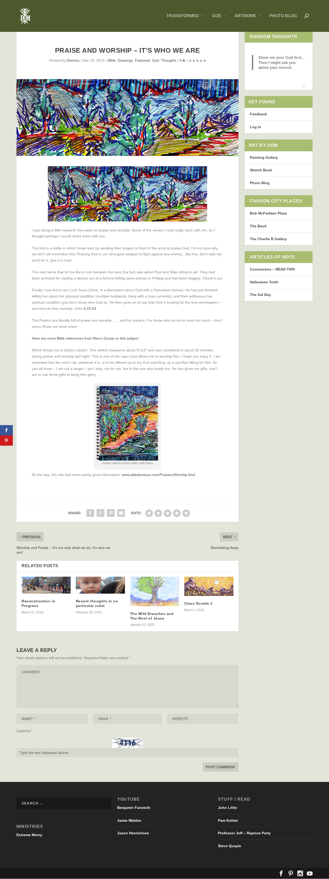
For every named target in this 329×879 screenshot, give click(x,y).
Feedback (258, 114)
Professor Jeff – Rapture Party (244, 833)
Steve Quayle (229, 846)
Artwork (245, 16)
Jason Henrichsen (133, 833)
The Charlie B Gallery (268, 239)
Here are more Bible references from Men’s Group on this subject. (85, 338)
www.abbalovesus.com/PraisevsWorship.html (158, 475)
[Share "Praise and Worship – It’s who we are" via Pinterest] (111, 513)
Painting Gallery (264, 157)
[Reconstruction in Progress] (46, 585)
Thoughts (168, 60)
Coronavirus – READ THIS (272, 269)
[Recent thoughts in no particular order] (100, 585)
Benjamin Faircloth (133, 808)
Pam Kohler (228, 820)
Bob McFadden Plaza (268, 213)
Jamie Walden (129, 820)
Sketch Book (261, 170)
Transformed (182, 16)
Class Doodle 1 (198, 603)
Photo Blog (283, 16)
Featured (142, 60)
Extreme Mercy (29, 835)
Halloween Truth (264, 282)
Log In (255, 127)
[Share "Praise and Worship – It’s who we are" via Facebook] (90, 513)
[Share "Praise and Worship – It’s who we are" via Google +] (100, 513)
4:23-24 (90, 308)
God (216, 16)
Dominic (73, 60)
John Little (227, 808)
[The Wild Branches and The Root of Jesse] (154, 591)
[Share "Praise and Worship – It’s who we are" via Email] (121, 513)
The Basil (258, 226)
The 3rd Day (260, 295)
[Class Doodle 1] (208, 586)
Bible (112, 60)
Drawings (125, 60)
